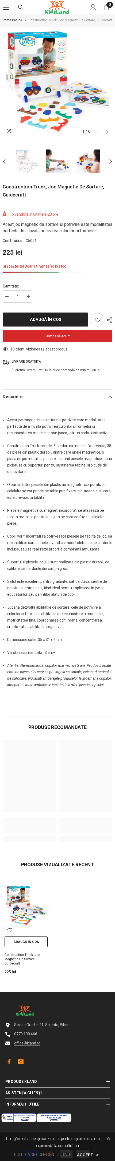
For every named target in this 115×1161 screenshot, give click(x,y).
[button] (97, 132)
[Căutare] (21, 7)
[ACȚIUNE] (108, 320)
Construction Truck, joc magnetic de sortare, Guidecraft (22, 959)
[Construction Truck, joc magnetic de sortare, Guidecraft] (26, 905)
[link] (29, 825)
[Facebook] (8, 1061)
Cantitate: (11, 286)
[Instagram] (20, 1061)
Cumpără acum (57, 336)
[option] (57, 82)
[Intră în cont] (93, 7)
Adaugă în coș (46, 319)
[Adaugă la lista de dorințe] (97, 320)
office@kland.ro (27, 1043)
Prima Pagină (12, 20)
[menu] (6, 7)
